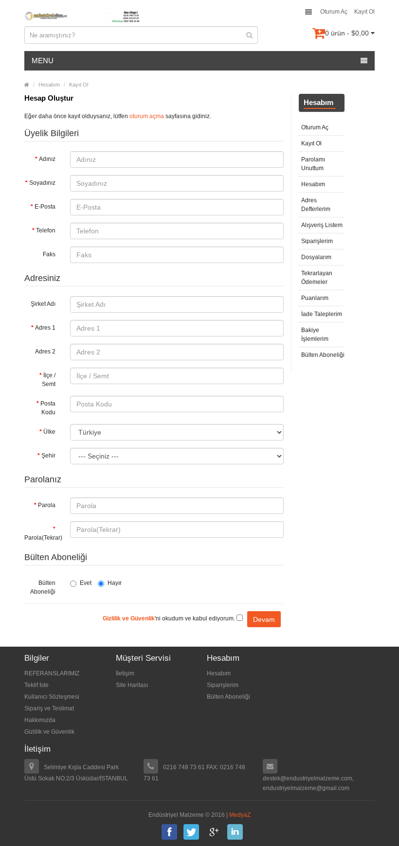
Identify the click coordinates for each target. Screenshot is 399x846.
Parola (46, 505)
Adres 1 (45, 327)
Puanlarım (314, 298)
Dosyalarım (316, 257)
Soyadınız (42, 182)
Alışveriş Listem (322, 225)
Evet (85, 583)
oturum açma (146, 116)
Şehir (48, 455)
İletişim (125, 673)
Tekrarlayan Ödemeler (316, 277)
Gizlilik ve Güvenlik (49, 731)
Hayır (115, 583)
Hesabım (49, 85)
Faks (49, 254)
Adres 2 (45, 351)
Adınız (47, 159)
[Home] (26, 85)
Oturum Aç (333, 11)
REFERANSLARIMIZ (51, 673)
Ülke (49, 431)
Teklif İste (36, 685)
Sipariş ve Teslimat (49, 708)
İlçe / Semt (48, 380)
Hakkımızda (39, 720)
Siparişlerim (317, 241)
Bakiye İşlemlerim (314, 334)
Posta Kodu (47, 408)
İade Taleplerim (321, 314)
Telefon (45, 230)
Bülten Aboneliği (42, 587)
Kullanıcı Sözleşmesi (51, 696)
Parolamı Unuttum (313, 164)
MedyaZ (240, 814)
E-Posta (45, 206)
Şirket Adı (43, 303)
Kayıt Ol (364, 11)
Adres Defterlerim (315, 204)
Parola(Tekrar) (43, 537)
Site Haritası (132, 685)
